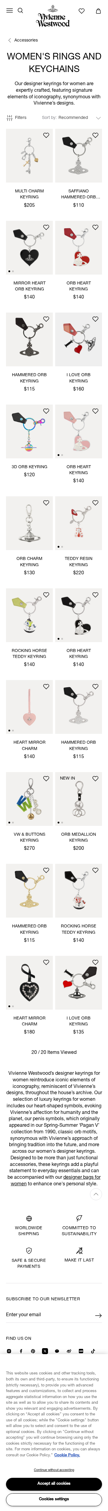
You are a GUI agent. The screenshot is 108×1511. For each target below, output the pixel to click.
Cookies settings (54, 1499)
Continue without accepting (54, 1470)
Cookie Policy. (67, 1456)
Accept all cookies (54, 1484)
